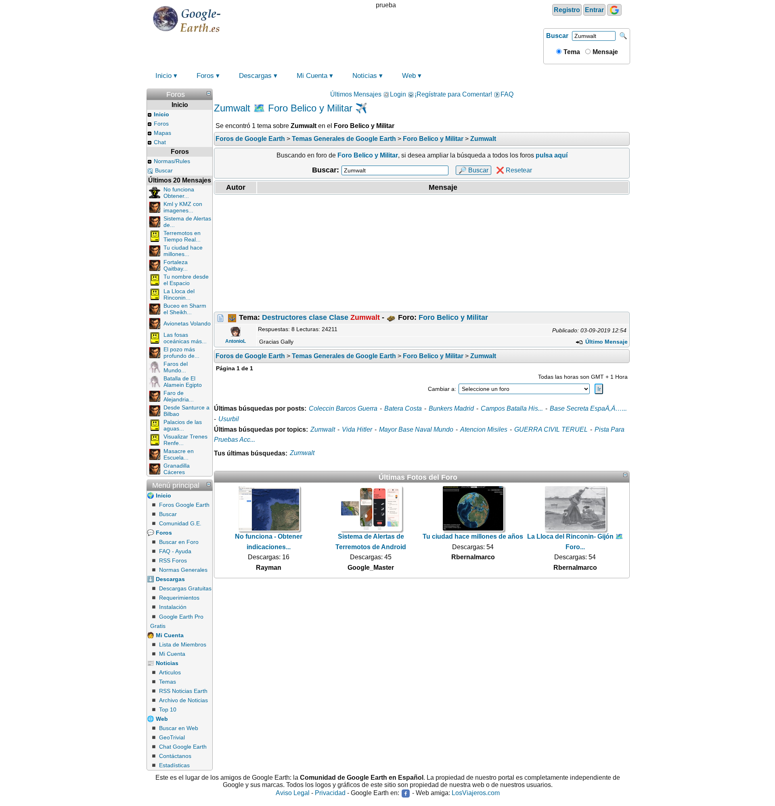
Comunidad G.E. (180, 523)
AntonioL (235, 341)
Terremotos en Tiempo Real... (182, 236)
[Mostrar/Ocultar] (209, 93)
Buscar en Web (178, 728)
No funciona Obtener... (178, 192)
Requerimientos (179, 597)
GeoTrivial (172, 737)
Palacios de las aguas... (182, 425)
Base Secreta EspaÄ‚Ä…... (588, 408)
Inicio (163, 76)
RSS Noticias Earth (183, 691)
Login (398, 94)
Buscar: (325, 170)
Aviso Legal (293, 793)
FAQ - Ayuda (175, 551)
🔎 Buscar (473, 170)
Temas (167, 681)
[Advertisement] (422, 253)
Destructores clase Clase (321, 317)
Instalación (172, 607)
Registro (567, 9)
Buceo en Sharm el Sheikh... (184, 308)
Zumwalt (322, 429)
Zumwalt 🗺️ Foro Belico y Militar (283, 108)
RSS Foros (173, 560)
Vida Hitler (357, 429)
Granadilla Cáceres (176, 468)
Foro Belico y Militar (453, 317)
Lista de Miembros (182, 644)
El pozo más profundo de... (181, 352)
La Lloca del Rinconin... (179, 294)
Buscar (557, 35)
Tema (571, 51)
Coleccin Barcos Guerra (343, 408)
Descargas (255, 76)
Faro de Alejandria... (178, 396)
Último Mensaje (606, 341)
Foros (205, 76)
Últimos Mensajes (355, 94)
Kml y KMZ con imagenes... (182, 207)
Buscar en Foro (179, 542)
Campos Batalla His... (512, 408)
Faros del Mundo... (175, 367)
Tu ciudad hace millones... (183, 250)
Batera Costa (403, 408)
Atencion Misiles (483, 429)
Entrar (594, 9)
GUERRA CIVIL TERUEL (551, 429)
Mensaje (604, 51)
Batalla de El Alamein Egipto (182, 381)
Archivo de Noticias (183, 700)
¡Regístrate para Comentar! (453, 94)
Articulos (170, 672)
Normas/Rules (172, 161)
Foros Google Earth (184, 505)
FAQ (507, 94)
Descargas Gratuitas (185, 588)
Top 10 (167, 709)
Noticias (364, 76)
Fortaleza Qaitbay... (175, 265)
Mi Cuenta (312, 76)
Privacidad (330, 793)
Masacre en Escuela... (178, 454)
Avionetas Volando (187, 323)
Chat (160, 142)
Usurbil (228, 419)
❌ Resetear (514, 170)
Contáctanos (175, 756)
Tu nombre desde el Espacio (186, 279)
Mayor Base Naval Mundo (416, 429)
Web (409, 76)
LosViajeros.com (476, 793)
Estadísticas (174, 765)
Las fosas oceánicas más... (185, 338)
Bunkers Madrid (451, 408)
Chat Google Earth (183, 746)
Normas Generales (183, 570)
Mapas (162, 133)
